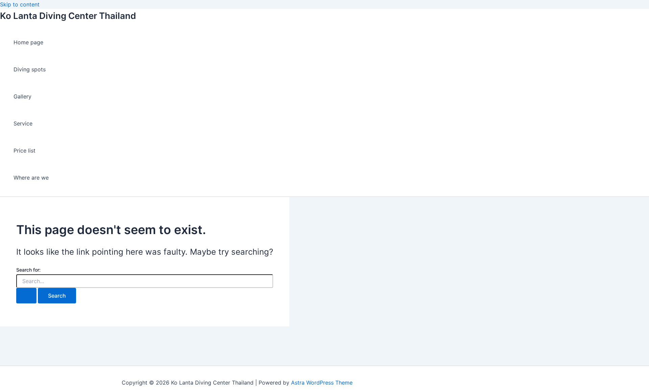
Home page (28, 42)
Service (23, 123)
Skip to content (20, 4)
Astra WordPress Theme (322, 382)
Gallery (22, 96)
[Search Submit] (26, 295)
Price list (24, 150)
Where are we (31, 177)
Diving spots (30, 69)
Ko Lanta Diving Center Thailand (68, 15)
